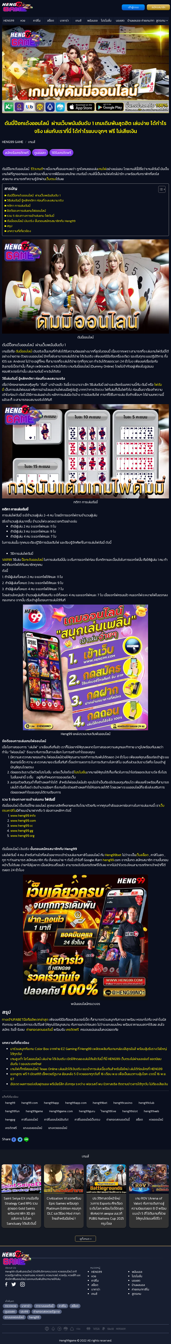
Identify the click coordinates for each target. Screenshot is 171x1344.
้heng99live (108, 1111)
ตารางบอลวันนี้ (44, 1306)
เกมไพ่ (102, 168)
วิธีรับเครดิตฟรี (61, 152)
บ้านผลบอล (134, 20)
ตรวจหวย (10, 1306)
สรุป (9, 225)
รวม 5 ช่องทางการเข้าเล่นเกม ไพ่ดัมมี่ (30, 215)
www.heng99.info (23, 815)
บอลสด (120, 20)
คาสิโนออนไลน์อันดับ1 (56, 1119)
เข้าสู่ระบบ (133, 7)
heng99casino (122, 1103)
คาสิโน (36, 20)
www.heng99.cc (21, 825)
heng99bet (100, 1103)
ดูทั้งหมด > (86, 1239)
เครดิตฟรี (72, 1029)
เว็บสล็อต (142, 854)
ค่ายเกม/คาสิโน (147, 21)
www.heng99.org (22, 835)
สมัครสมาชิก (158, 7)
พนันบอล (92, 20)
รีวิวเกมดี (37, 168)
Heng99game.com (61, 1111)
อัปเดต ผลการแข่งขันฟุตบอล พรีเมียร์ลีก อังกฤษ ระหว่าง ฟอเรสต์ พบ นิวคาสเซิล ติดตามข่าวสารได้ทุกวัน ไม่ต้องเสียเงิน (89, 1083)
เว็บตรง (51, 178)
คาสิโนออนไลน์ (29, 1119)
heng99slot (130, 1111)
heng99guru (87, 1111)
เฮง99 (24, 1311)
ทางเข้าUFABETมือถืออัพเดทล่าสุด (25, 1019)
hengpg (10, 1119)
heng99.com (29, 1103)
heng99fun (12, 1111)
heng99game (34, 1111)
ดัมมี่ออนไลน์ (24, 351)
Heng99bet (113, 854)
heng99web (151, 1111)
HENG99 (9, 20)
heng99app (51, 1103)
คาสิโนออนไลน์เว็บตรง (87, 1119)
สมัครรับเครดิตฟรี (17, 152)
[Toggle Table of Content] (160, 189)
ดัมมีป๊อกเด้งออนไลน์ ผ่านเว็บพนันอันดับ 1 (34, 195)
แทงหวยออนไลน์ (57, 1128)
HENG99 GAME (12, 141)
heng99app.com (76, 1103)
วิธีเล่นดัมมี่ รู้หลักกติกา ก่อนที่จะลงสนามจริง (35, 200)
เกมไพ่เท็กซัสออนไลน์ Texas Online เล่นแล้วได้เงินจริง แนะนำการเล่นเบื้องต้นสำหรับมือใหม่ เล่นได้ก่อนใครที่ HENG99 (86, 1068)
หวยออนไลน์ (156, 1119)
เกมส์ (78, 20)
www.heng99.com (23, 820)
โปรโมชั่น (106, 20)
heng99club (146, 1103)
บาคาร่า (64, 20)
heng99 (108, 859)
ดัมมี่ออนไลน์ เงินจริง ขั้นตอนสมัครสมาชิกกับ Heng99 (41, 220)
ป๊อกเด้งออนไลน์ (32, 559)
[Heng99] (61, 7)
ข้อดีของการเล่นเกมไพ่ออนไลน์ (26, 210)
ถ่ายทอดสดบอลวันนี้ (39, 1029)
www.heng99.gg (21, 830)
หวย (22, 20)
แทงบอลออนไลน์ (32, 1128)
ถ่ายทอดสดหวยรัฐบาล (47, 1311)
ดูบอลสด (40, 152)
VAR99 (7, 559)
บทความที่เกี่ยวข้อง (19, 230)
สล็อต (50, 20)
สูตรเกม (161, 20)
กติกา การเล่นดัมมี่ (18, 205)
